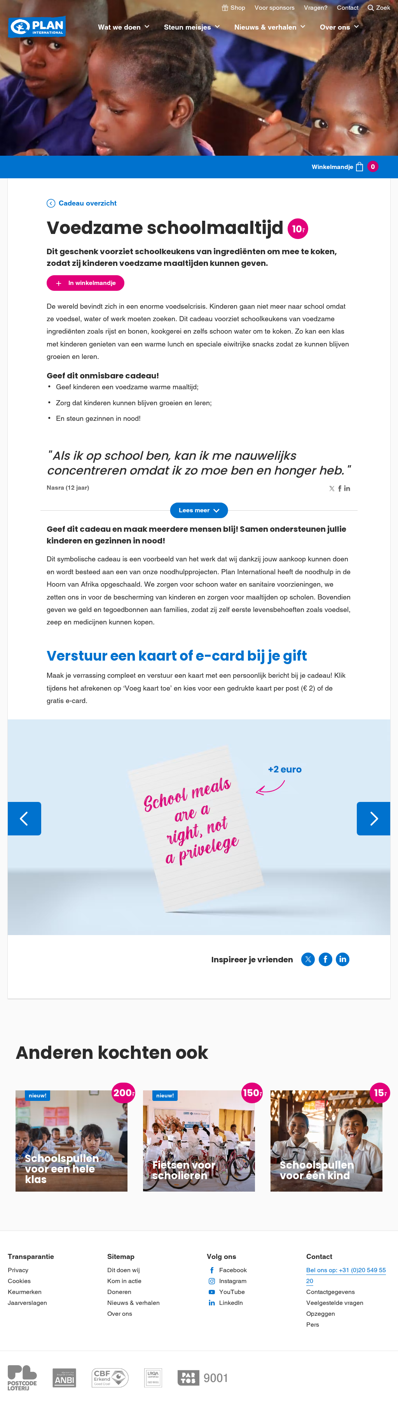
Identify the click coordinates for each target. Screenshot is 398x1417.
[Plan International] (37, 27)
